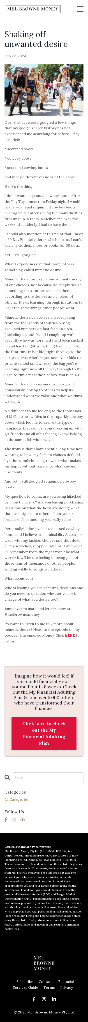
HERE (70, 635)
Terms (29, 915)
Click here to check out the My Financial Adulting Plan (44, 733)
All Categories (17, 799)
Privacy (66, 987)
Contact (46, 981)
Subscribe (24, 981)
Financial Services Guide (55, 915)
